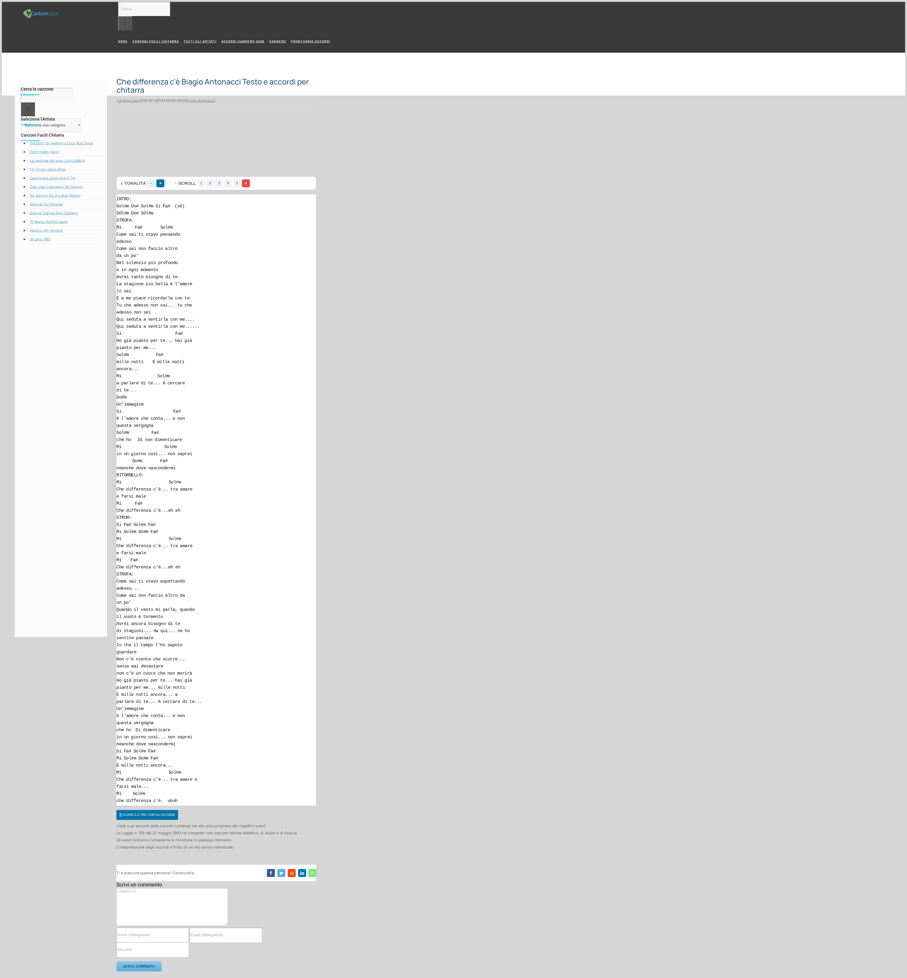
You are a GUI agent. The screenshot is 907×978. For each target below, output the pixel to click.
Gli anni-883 (40, 239)
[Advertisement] (216, 139)
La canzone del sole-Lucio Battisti (57, 160)
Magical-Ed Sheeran (46, 204)
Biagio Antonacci (200, 100)
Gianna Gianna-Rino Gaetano (54, 213)
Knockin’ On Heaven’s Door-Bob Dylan (62, 143)
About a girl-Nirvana (46, 230)
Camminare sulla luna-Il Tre (52, 178)
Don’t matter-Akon (44, 152)
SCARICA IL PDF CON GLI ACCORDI (148, 815)
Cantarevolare (127, 100)
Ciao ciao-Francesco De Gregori (56, 187)
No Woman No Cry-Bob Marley (55, 195)
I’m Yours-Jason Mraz (48, 169)
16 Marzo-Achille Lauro (49, 221)
